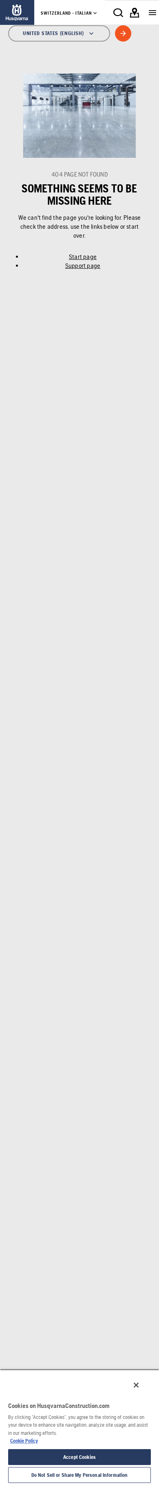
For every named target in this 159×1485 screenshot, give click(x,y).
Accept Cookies (79, 1457)
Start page (83, 257)
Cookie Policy (24, 1441)
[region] (79, 1427)
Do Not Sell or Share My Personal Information (79, 1475)
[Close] (136, 1385)
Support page (82, 266)
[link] (17, 12)
